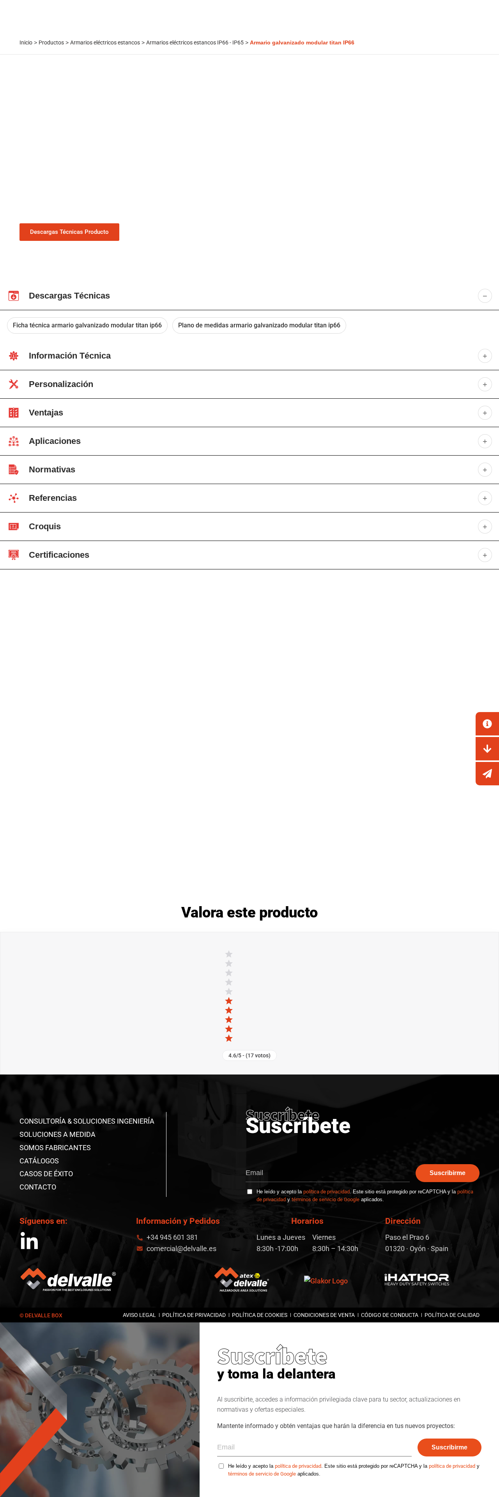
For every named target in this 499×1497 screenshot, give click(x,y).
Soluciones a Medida (57, 1134)
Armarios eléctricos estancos (105, 42)
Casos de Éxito (46, 1174)
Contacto (37, 1187)
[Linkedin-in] (29, 1241)
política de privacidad (326, 1192)
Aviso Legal (139, 1315)
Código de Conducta (389, 1315)
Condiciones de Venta (324, 1315)
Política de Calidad (452, 1315)
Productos (51, 42)
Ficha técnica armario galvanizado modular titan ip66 (87, 325)
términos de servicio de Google (325, 1199)
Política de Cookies (259, 1315)
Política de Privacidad (194, 1315)
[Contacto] (487, 723)
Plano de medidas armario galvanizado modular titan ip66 (259, 325)
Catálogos (39, 1161)
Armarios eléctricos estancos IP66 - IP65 (195, 42)
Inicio (25, 42)
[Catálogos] (487, 748)
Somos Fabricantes (55, 1148)
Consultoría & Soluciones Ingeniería (86, 1121)
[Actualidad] (487, 773)
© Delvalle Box (40, 1315)
